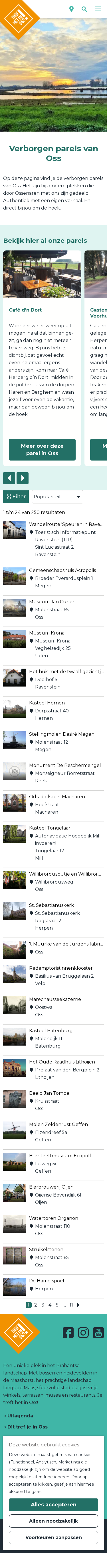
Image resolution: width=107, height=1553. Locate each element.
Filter (19, 497)
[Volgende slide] (23, 478)
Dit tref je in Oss (27, 1427)
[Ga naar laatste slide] (9, 478)
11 (72, 1305)
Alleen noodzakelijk (53, 1521)
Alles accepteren (53, 1505)
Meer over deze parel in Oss (42, 450)
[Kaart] (71, 9)
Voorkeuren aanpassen (53, 1537)
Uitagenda (19, 1416)
